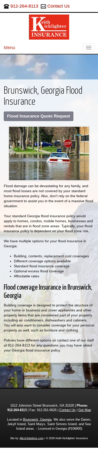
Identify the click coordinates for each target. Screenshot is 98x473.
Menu (9, 47)
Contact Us (58, 6)
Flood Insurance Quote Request (38, 116)
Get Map (84, 410)
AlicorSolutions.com (31, 438)
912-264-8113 (24, 6)
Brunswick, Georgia (37, 419)
